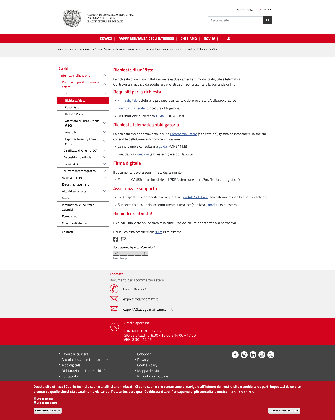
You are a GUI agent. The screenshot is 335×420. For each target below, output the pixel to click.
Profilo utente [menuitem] (228, 38)
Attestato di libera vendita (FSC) (82, 123)
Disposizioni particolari (78, 157)
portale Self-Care (195, 197)
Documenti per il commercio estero (164, 49)
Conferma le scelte (47, 410)
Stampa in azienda (131, 108)
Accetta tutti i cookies (284, 410)
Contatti (67, 232)
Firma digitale (128, 100)
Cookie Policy (147, 365)
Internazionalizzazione (128, 49)
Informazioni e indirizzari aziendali (78, 207)
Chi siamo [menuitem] (189, 38)
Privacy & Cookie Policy (241, 392)
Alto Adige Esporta (74, 191)
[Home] (101, 15)
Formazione (69, 216)
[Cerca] (267, 20)
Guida (66, 198)
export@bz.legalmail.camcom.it (148, 309)
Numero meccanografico (80, 171)
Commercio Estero (183, 134)
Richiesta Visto (75, 100)
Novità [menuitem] (209, 38)
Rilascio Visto (74, 114)
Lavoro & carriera (75, 354)
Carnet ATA (71, 164)
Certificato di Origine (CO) (80, 150)
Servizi (63, 68)
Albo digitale (71, 365)
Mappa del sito (148, 370)
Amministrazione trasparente (85, 359)
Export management (75, 184)
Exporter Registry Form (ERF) (80, 141)
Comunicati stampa (74, 223)
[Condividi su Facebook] (115, 240)
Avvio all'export (72, 177)
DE (264, 9)
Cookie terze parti (47, 403)
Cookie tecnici (45, 399)
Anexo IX (71, 132)
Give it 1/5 (116, 254)
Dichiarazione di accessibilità (84, 370)
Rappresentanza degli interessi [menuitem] (146, 38)
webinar (143, 154)
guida (160, 115)
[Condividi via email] (123, 240)
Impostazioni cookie (152, 376)
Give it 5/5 (145, 254)
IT (260, 9)
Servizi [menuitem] (106, 38)
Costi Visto (72, 107)
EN (269, 9)
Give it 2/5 (123, 254)
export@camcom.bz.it (140, 299)
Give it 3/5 (131, 254)
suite (158, 232)
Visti (66, 93)
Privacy (143, 359)
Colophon (144, 354)
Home (59, 49)
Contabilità (70, 376)
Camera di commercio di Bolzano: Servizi (89, 49)
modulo (213, 204)
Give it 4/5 (138, 254)
